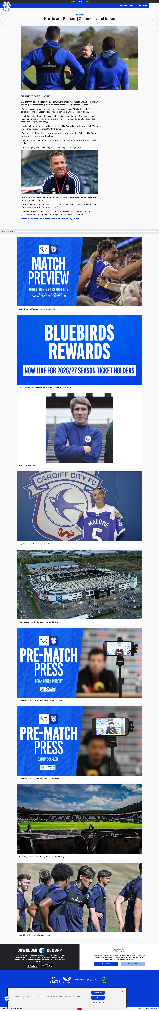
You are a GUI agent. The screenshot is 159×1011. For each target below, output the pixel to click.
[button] (7, 998)
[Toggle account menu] (156, 5)
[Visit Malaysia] (55, 980)
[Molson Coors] (92, 980)
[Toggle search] (151, 5)
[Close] (123, 992)
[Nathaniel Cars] (79, 980)
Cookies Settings (98, 1002)
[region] (67, 997)
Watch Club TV (133, 963)
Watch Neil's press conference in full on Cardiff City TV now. (51, 219)
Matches (123, 5)
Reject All (97, 997)
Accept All (98, 992)
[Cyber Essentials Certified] (104, 980)
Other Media (154, 1008)
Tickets (73, 1)
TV (115, 5)
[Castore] (67, 980)
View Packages (105, 963)
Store (87, 1)
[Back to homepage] (6, 6)
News (132, 5)
